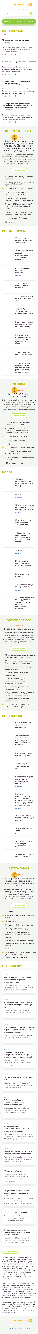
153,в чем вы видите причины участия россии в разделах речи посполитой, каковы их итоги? (23, 367)
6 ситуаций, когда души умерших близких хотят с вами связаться (18, 213)
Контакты (27, 1328)
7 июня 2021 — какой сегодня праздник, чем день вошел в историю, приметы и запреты (17, 430)
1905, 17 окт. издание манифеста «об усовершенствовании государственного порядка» (20, 954)
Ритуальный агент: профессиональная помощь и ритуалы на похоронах (16, 1128)
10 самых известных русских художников (16, 674)
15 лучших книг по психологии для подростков (22, 285)
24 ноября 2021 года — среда (17, 929)
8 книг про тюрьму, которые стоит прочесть (23, 270)
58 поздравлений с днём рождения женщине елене (23, 522)
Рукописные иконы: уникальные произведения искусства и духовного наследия (17, 979)
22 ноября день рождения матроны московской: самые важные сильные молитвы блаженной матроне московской (17, 107)
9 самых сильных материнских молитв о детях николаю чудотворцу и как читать (24, 339)
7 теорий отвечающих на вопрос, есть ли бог (24, 586)
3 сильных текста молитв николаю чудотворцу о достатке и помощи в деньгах (19, 943)
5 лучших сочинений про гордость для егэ (24, 754)
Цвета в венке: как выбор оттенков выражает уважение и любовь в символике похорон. (19, 1029)
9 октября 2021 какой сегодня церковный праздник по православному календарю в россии (19, 882)
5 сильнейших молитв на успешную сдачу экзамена (24, 298)
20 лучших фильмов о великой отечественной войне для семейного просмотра (24, 255)
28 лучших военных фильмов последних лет (17, 700)
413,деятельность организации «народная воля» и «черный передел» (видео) (23, 537)
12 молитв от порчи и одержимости (19, 395)
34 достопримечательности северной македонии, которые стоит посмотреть (17, 1232)
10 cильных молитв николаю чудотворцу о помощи (24, 818)
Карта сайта (18, 1328)
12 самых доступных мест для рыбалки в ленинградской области (19, 199)
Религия (30, 21)
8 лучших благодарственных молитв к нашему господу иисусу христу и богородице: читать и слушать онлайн (24, 799)
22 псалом (9, 912)
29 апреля (9, 444)
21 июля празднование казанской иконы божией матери (19, 706)
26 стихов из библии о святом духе (19, 925)
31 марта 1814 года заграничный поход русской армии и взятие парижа (18, 206)
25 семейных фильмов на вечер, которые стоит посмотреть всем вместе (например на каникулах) (24, 602)
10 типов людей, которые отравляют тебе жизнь (23, 240)
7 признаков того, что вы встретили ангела (19, 916)
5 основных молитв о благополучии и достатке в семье (20, 668)
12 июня (18, 550)
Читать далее (19, 170)
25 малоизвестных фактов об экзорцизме (24, 353)
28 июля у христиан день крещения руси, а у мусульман (19, 184)
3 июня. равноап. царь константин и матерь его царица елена (24, 324)
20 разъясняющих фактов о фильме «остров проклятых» (23, 563)
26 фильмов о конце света (23, 830)
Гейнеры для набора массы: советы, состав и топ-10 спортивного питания (15, 1102)
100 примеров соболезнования (17, 218)
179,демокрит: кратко (14, 463)
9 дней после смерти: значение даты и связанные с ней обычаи (24, 780)
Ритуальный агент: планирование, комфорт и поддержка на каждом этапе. (18, 1004)
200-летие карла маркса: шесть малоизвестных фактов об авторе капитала (22, 740)
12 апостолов (10, 921)
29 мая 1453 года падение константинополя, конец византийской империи (15, 681)
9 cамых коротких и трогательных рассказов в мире (23, 725)
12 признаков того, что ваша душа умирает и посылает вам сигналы (24, 507)
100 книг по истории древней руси (19, 188)
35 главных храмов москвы (23, 575)
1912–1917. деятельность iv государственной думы (24, 311)
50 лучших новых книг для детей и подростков (19, 178)
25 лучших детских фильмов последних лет (23, 766)
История (19, 21)
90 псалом (9, 222)
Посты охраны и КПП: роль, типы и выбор (18, 1078)
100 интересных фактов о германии (19, 447)
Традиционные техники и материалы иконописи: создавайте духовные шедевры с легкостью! (19, 1054)
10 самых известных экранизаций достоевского (23, 843)
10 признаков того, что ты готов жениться (15, 41)
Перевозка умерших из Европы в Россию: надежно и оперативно (18, 1152)
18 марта (8, 949)
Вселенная (7, 21)
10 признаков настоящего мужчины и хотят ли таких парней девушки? (20, 656)
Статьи (6, 974)
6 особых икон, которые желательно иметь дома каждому (17, 83)
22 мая (18, 494)
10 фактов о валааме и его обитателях (24, 855)
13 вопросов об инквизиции (15, 1213)
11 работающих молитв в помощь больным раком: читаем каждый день (20, 662)
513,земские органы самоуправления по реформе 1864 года (20, 423)
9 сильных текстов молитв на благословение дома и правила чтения (18, 935)
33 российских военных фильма (19, 629)
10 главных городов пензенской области (19, 62)
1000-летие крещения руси (16, 436)
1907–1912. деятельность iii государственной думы (16, 193)
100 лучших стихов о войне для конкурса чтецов (18, 452)
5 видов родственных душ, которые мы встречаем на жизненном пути (19, 694)
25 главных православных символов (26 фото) (19, 458)
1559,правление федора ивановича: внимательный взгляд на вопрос (24, 482)
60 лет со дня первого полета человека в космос (17, 688)
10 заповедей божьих (13, 1171)
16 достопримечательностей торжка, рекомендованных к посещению (16, 1193)
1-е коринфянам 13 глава (15, 440)
